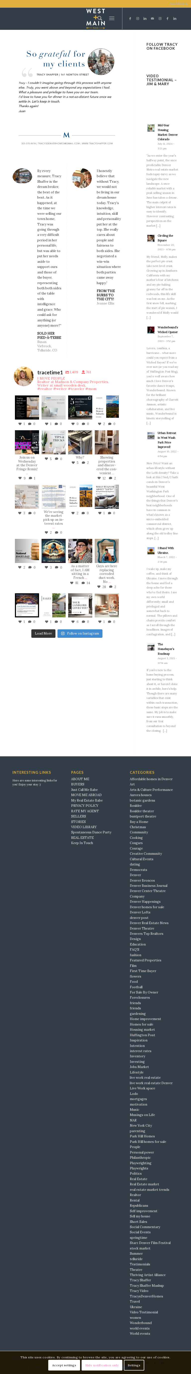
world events (140, 1328)
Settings (134, 1365)
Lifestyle (136, 1072)
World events (140, 1333)
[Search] (98, 18)
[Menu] (112, 18)
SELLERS (78, 816)
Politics (136, 1173)
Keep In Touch (82, 843)
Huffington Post (142, 1035)
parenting (137, 1131)
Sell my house (140, 1216)
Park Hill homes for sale (148, 1142)
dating (135, 864)
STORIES (78, 822)
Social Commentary (145, 1227)
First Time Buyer (143, 971)
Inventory (137, 1056)
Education (138, 944)
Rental (135, 1200)
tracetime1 (26, 397)
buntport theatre (143, 816)
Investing (137, 1062)
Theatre (136, 1270)
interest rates (140, 1051)
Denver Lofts (140, 912)
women (135, 1318)
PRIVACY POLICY (84, 806)
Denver (135, 875)
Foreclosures (140, 997)
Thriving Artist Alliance (148, 1275)
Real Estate (138, 1179)
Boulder (136, 806)
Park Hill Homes (142, 1136)
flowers (135, 976)
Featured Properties (145, 960)
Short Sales (138, 1222)
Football (136, 987)
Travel (135, 1301)
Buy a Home (139, 822)
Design (135, 939)
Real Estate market (144, 1184)
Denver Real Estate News (149, 923)
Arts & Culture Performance (151, 790)
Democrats (138, 870)
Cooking (136, 838)
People (135, 1147)
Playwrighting (140, 1163)
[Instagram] (36, 417)
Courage (136, 848)
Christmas (138, 827)
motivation (138, 1104)
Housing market (142, 1030)
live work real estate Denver (151, 1083)
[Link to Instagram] (137, 18)
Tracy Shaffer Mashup (147, 1286)
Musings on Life (142, 1115)
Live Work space (142, 1088)
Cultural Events (141, 859)
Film (133, 966)
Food (134, 982)
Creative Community (146, 854)
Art (132, 784)
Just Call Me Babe (84, 790)
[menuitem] (98, 18)
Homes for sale (141, 1024)
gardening (138, 1014)
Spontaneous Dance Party (91, 832)
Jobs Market (139, 1067)
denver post (139, 918)
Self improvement (143, 1211)
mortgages (138, 1099)
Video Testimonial (144, 1312)
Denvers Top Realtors (146, 934)
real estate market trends (149, 1190)
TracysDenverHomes (146, 1296)
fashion (135, 955)
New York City (141, 1125)
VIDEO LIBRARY (84, 827)
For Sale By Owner (144, 992)
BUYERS (77, 784)
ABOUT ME (80, 779)
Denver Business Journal (148, 886)
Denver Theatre (142, 928)
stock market (140, 1248)
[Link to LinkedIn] (145, 18)
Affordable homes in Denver (151, 779)
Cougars (136, 843)
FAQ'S (134, 949)
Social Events (140, 1232)
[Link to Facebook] (130, 18)
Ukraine (136, 1307)
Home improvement (145, 1019)
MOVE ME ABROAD (86, 795)
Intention (137, 1046)
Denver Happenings (145, 902)
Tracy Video (139, 1291)
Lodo (134, 1094)
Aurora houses (141, 795)
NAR (133, 1120)
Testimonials (140, 1264)
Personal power (142, 1152)
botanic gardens (142, 800)
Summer (136, 1253)
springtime (138, 1238)
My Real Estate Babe (87, 800)
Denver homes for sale (147, 907)
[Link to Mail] (152, 18)
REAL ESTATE (82, 838)
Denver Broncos (142, 880)
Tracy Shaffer (140, 1280)
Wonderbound (141, 1323)
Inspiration (138, 1040)
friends (135, 1003)
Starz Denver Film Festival (150, 1243)
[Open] (27, 407)
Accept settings (64, 1365)
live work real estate (145, 1077)
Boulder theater (142, 811)
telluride (136, 1259)
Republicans (139, 1205)
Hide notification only (102, 1365)
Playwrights (139, 1168)
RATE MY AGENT (85, 811)
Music (134, 1110)
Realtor (135, 1195)
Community (139, 832)
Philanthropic (140, 1158)
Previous (23, 96)
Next (110, 96)
